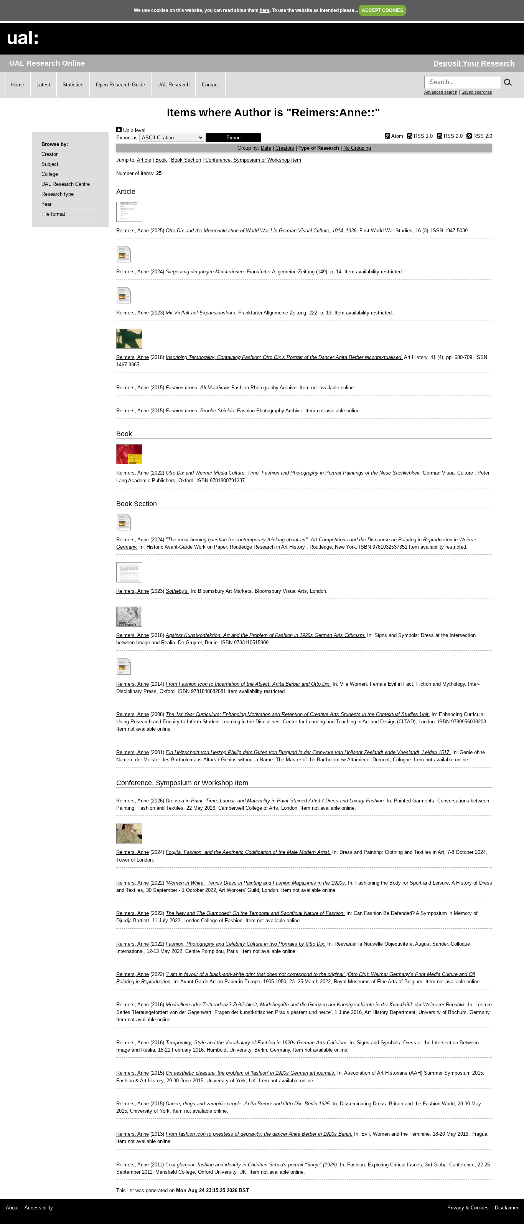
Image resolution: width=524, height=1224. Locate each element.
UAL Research (173, 85)
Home (17, 85)
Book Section (186, 160)
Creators (284, 148)
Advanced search (440, 92)
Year (46, 204)
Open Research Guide (120, 85)
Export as (127, 138)
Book (161, 160)
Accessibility (39, 1208)
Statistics (73, 85)
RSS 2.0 (452, 136)
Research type (57, 194)
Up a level (133, 130)
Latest (43, 85)
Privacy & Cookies (468, 1208)
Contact (210, 85)
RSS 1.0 (422, 136)
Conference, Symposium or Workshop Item (253, 160)
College (49, 174)
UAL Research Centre (65, 184)
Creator (49, 154)
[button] (233, 137)
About (12, 1208)
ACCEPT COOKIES (382, 10)
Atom (396, 136)
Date (266, 148)
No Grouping (357, 148)
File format (53, 214)
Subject (49, 164)
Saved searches (476, 92)
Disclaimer (506, 1208)
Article (144, 160)
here (265, 10)
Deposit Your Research (474, 63)
